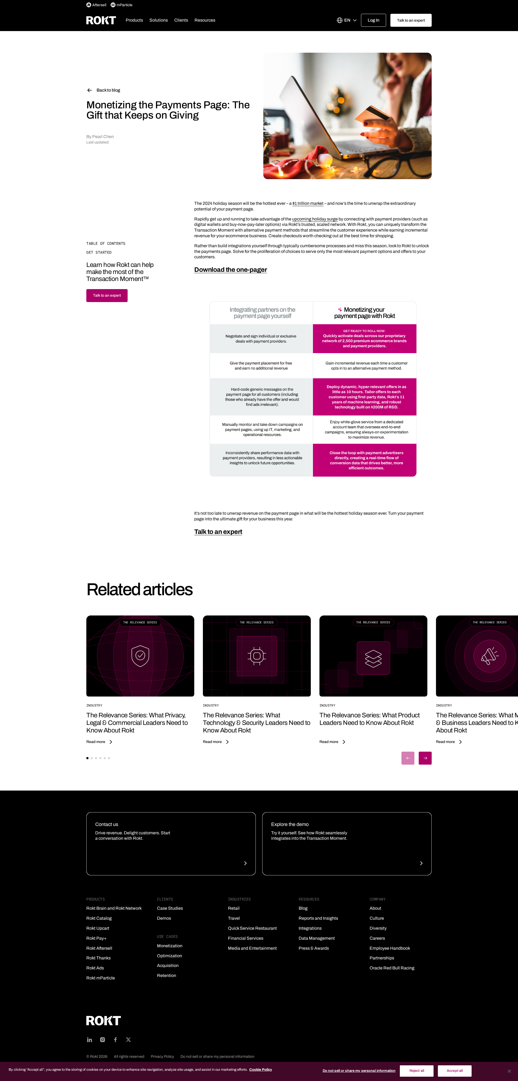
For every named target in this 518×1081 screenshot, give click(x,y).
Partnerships (382, 958)
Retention (166, 975)
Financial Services (245, 938)
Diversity (378, 928)
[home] (101, 20)
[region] (259, 1071)
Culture (377, 918)
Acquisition (168, 965)
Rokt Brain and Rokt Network (114, 908)
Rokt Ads (95, 968)
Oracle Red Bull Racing (392, 968)
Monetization (169, 945)
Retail (234, 908)
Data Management (317, 938)
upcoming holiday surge (315, 219)
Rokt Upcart (97, 928)
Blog (303, 908)
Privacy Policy (162, 1057)
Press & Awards (314, 948)
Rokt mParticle (100, 978)
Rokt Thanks (98, 958)
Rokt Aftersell (99, 948)
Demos (164, 918)
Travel (234, 918)
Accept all (455, 1071)
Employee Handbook (390, 948)
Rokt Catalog (99, 918)
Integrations (310, 928)
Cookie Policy (260, 1070)
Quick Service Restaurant (252, 928)
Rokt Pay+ (96, 938)
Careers (377, 938)
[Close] (509, 1071)
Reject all (417, 1071)
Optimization (169, 955)
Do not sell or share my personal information (217, 1057)
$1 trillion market (307, 203)
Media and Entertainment (252, 948)
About (375, 908)
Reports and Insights (318, 918)
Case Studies (170, 908)
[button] (134, 20)
